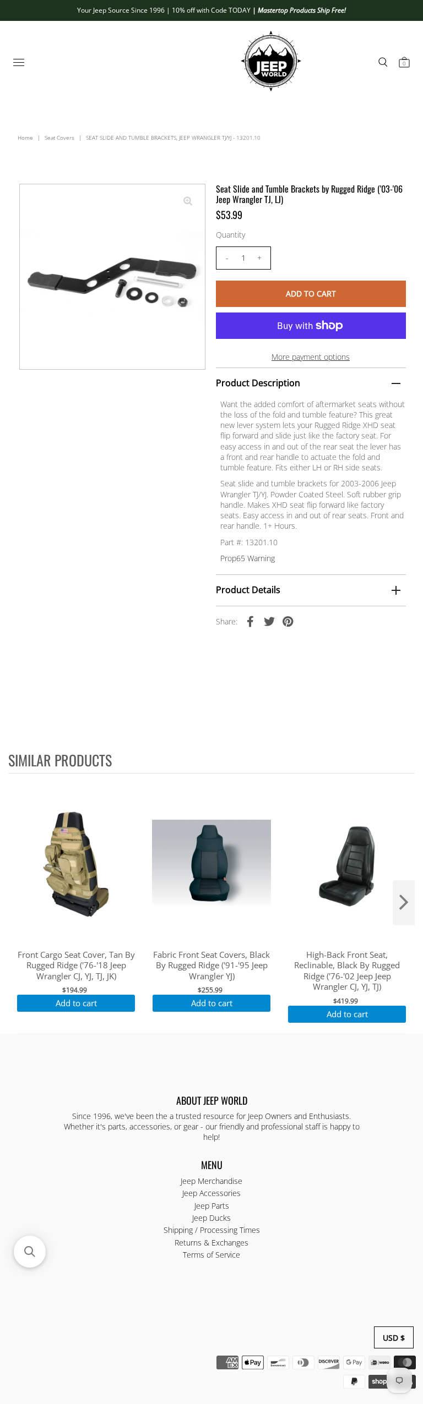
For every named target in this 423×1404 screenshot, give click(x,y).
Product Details (248, 590)
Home (25, 137)
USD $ (394, 1337)
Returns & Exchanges (211, 1242)
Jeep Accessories (211, 1193)
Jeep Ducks (211, 1218)
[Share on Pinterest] (288, 621)
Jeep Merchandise (211, 1181)
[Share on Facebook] (250, 621)
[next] (404, 902)
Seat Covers (59, 137)
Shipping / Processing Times (212, 1230)
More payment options (311, 357)
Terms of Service (211, 1254)
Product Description (258, 383)
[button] (30, 1252)
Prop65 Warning (247, 558)
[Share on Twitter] (269, 621)
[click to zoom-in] (188, 201)
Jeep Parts (211, 1205)
